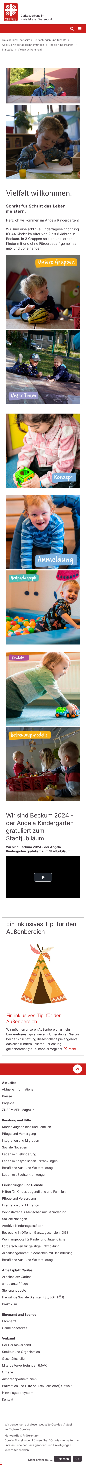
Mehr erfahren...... (40, 1459)
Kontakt (7, 1399)
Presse (7, 1096)
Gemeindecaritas (14, 1328)
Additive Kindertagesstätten (22, 1226)
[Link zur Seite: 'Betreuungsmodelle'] (43, 764)
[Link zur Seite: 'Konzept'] (43, 451)
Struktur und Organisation (21, 1352)
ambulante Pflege (15, 1284)
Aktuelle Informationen (18, 1089)
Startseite (24, 39)
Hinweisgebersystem (17, 1393)
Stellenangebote (14, 1290)
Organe (7, 1372)
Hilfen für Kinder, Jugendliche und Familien (34, 1192)
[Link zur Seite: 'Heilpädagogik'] (43, 607)
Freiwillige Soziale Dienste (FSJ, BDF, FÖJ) (33, 1297)
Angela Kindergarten (61, 44)
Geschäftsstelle (13, 1359)
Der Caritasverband (16, 1345)
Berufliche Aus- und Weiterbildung (27, 1168)
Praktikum (9, 1304)
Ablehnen (63, 1458)
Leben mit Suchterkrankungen (24, 1175)
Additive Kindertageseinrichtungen (23, 44)
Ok (77, 1458)
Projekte (8, 1103)
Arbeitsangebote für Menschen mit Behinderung (37, 1253)
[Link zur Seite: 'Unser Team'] (43, 367)
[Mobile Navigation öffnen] (80, 28)
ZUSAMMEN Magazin (18, 1110)
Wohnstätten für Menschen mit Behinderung (34, 1212)
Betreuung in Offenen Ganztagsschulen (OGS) (36, 1232)
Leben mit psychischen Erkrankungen (30, 1161)
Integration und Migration (20, 1140)
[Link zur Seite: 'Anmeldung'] (43, 532)
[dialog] (44, 1442)
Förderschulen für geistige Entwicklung (31, 1246)
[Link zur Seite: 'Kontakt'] (43, 689)
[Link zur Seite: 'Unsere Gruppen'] (43, 292)
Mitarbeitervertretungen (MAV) (24, 1365)
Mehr (72, 1049)
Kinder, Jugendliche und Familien (26, 1127)
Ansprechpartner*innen (19, 1379)
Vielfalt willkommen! (30, 49)
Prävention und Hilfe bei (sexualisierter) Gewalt (37, 1386)
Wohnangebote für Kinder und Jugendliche (33, 1239)
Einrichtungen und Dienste (50, 39)
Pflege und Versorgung (19, 1134)
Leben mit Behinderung (19, 1154)
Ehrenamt (9, 1321)
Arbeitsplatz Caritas (16, 1277)
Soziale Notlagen (14, 1147)
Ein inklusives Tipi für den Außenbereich (34, 1018)
